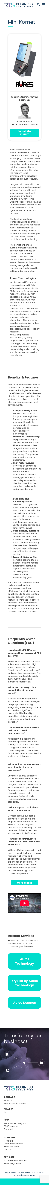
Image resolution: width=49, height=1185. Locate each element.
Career (7, 1149)
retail (35, 402)
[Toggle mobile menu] (43, 4)
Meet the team (11, 1146)
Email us (8, 1100)
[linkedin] (5, 1112)
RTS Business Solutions (15, 1160)
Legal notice (10, 1172)
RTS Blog (8, 1140)
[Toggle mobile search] (38, 4)
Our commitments (13, 1143)
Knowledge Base (12, 1163)
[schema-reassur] (24, 1051)
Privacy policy (24, 1172)
